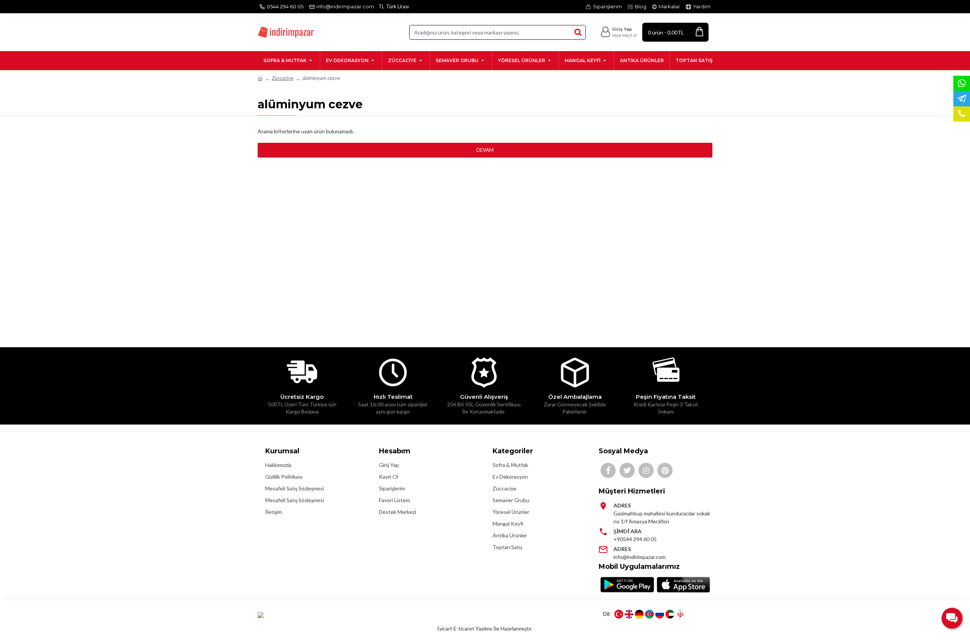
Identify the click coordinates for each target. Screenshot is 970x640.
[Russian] (659, 614)
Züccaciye (282, 78)
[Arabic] (669, 614)
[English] (629, 614)
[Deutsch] (639, 614)
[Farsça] (680, 614)
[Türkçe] (618, 614)
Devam (485, 150)
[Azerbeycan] (649, 614)
